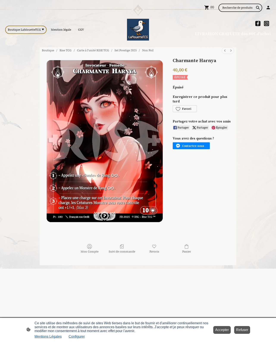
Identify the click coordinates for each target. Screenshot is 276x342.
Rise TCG (66, 50)
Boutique (48, 50)
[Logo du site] (138, 30)
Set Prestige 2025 (125, 50)
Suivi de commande (122, 252)
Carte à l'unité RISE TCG (93, 50)
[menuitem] (225, 50)
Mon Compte (90, 252)
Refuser (242, 330)
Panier (186, 252)
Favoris (154, 252)
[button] (185, 108)
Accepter (222, 330)
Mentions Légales (48, 336)
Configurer (77, 336)
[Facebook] (257, 23)
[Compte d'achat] (268, 7)
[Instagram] (266, 23)
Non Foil (148, 50)
